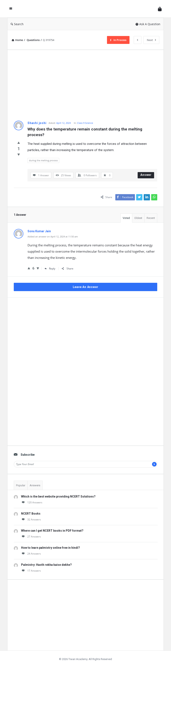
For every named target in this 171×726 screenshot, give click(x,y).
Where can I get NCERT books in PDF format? (52, 530)
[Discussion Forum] (86, 9)
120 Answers (34, 502)
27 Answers (34, 536)
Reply (52, 268)
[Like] (18, 142)
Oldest (138, 218)
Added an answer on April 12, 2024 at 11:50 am (53, 236)
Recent (151, 218)
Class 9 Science (85, 122)
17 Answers (34, 570)
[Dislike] (18, 154)
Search (19, 24)
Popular (20, 485)
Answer (146, 174)
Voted (126, 218)
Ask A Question (149, 24)
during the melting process (43, 160)
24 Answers (34, 553)
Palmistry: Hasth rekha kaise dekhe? (46, 564)
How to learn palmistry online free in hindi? (50, 547)
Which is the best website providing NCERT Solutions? (58, 496)
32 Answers (34, 519)
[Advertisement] (85, 85)
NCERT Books (30, 513)
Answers (35, 485)
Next (150, 40)
